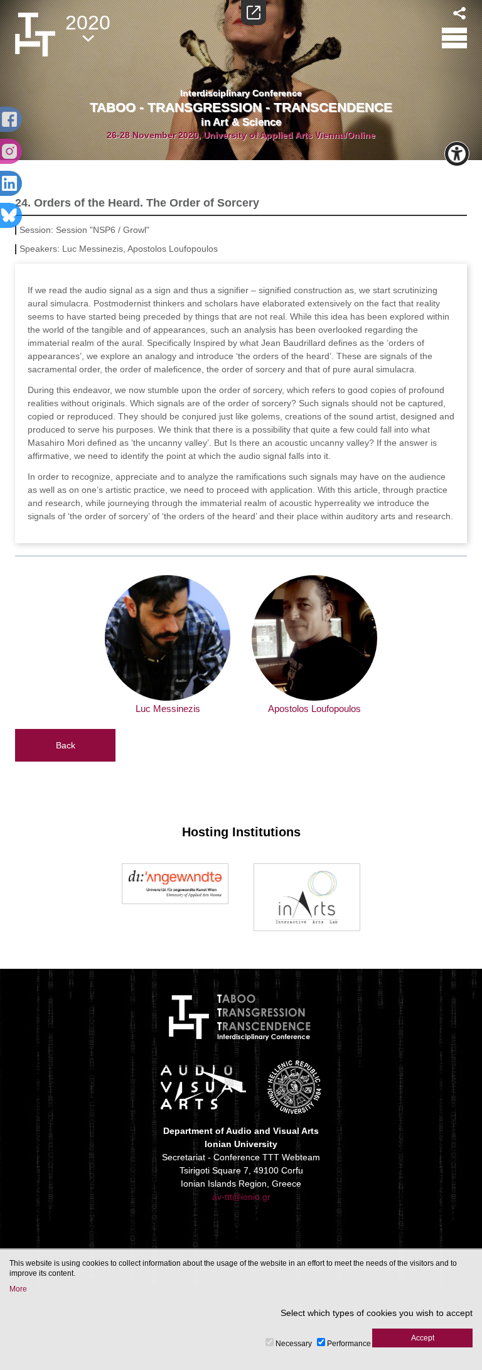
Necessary (294, 1343)
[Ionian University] (294, 1087)
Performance (349, 1343)
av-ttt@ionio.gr (241, 1197)
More (18, 1289)
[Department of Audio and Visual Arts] (203, 1087)
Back (65, 745)
